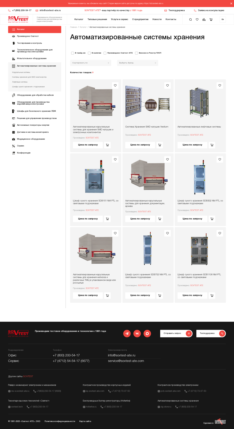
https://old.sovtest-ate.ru (153, 3)
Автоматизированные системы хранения (107, 27)
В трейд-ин (80, 53)
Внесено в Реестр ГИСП (150, 53)
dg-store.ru (166, 407)
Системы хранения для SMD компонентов (29, 77)
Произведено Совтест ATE (120, 53)
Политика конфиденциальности (60, 421)
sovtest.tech (17, 407)
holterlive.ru (91, 407)
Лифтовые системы (19, 82)
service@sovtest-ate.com (126, 361)
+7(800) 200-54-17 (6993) (49, 391)
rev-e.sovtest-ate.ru (20, 391)
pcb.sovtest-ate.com (171, 391)
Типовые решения (97, 19)
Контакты (171, 19)
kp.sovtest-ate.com (95, 391)
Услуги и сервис (119, 19)
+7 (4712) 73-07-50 (120, 391)
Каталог (78, 19)
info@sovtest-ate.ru (50, 11)
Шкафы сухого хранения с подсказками (28, 87)
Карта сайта (85, 421)
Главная (73, 27)
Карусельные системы (21, 72)
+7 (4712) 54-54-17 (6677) (71, 361)
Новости (157, 19)
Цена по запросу (88, 145)
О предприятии (140, 19)
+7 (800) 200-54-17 (21, 11)
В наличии (96, 53)
